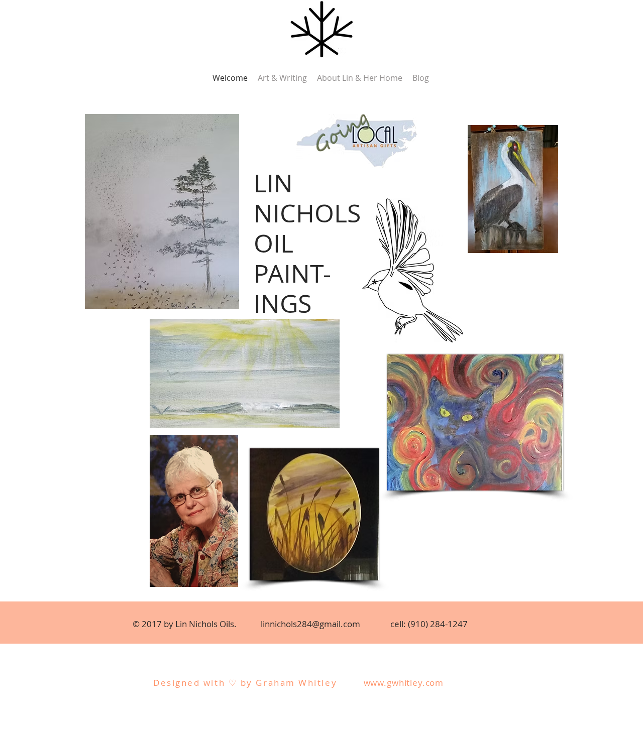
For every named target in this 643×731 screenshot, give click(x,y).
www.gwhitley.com (404, 682)
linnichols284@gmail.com (310, 624)
